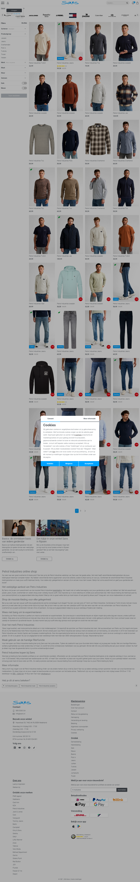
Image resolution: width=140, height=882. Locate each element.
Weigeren (68, 464)
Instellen (50, 464)
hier (53, 452)
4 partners (78, 435)
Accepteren (89, 464)
